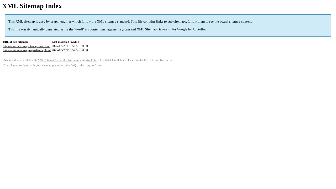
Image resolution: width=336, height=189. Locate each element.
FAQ (73, 65)
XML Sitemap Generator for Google (162, 29)
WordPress (81, 29)
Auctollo (198, 29)
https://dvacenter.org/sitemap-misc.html (26, 46)
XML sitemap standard (113, 21)
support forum (93, 65)
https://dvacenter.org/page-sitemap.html (27, 50)
